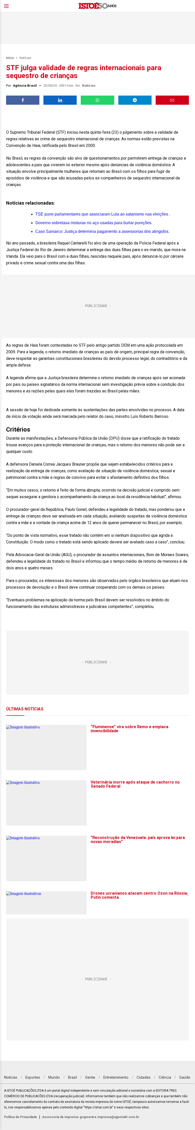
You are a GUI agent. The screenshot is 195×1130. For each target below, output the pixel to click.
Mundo (54, 1077)
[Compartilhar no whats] (97, 100)
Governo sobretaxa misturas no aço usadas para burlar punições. (93, 223)
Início (10, 58)
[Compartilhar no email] (172, 100)
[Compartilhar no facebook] (22, 100)
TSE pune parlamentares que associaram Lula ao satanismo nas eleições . (102, 214)
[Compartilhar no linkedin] (60, 100)
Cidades (144, 1077)
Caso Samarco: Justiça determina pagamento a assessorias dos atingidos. (102, 231)
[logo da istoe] (97, 6)
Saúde (184, 1077)
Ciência (165, 1077)
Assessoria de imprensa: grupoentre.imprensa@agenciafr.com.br (90, 1117)
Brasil (72, 1077)
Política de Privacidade (20, 1117)
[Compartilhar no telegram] (135, 100)
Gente (90, 1077)
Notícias (25, 58)
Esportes (32, 1077)
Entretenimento (115, 1077)
